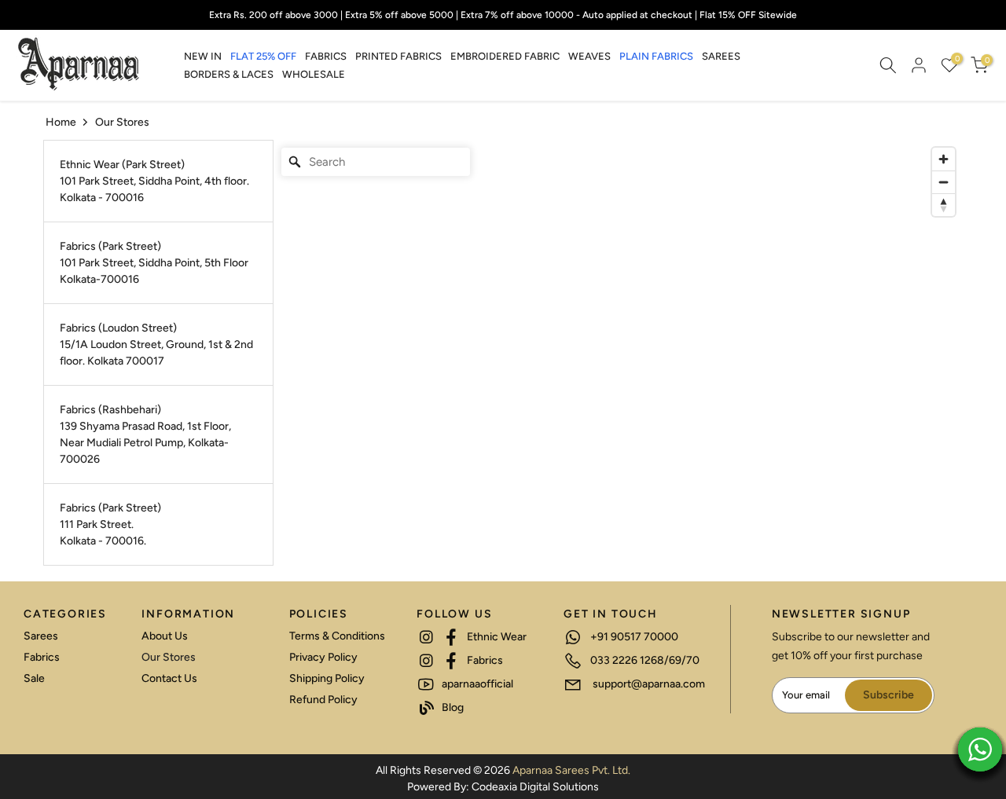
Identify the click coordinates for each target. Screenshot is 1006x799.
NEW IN (203, 56)
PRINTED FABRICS (398, 56)
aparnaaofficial (476, 684)
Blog (451, 707)
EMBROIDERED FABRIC (505, 56)
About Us (164, 636)
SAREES (721, 56)
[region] (619, 353)
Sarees (41, 636)
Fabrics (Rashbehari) (110, 409)
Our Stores (168, 657)
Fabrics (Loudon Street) (118, 328)
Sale (34, 678)
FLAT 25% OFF (263, 56)
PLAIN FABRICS (656, 56)
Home (61, 122)
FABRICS (326, 56)
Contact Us (169, 678)
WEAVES (589, 56)
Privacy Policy (323, 657)
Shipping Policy (327, 678)
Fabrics (42, 657)
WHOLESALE (313, 74)
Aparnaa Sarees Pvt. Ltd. (571, 770)
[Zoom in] (943, 159)
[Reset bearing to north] (943, 204)
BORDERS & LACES (229, 74)
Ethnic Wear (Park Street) (122, 164)
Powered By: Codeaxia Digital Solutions (503, 787)
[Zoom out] (943, 181)
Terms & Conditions (337, 636)
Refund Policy (323, 699)
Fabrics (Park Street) (110, 246)
